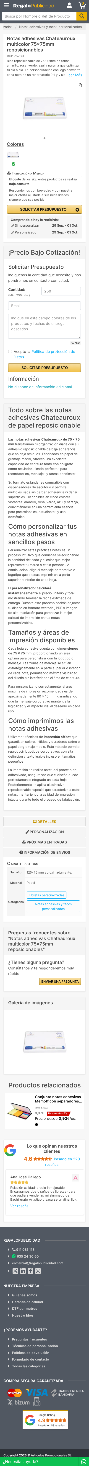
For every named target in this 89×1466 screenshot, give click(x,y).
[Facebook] (31, 1271)
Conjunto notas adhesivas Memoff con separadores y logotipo (58, 1101)
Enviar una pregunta (60, 981)
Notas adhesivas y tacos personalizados (53, 906)
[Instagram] (38, 1271)
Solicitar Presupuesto (42, 209)
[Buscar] (81, 16)
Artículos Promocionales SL (51, 1455)
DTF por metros (24, 1308)
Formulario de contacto (30, 1359)
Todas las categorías (28, 1366)
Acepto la (44, 354)
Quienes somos (24, 1295)
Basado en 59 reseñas (51, 1425)
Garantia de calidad (27, 1302)
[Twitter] (15, 1271)
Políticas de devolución (30, 1353)
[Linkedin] (23, 1271)
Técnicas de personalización (35, 1346)
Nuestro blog (22, 1315)
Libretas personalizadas (46, 895)
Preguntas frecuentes (29, 1339)
